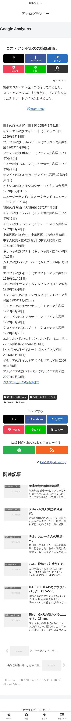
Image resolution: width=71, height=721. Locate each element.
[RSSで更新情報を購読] (52, 450)
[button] (57, 69)
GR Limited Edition (17, 397)
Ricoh (22, 402)
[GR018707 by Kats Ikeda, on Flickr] (35, 109)
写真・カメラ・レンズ (44, 397)
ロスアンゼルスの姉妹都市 (21, 382)
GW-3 (10, 402)
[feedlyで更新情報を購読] (19, 450)
